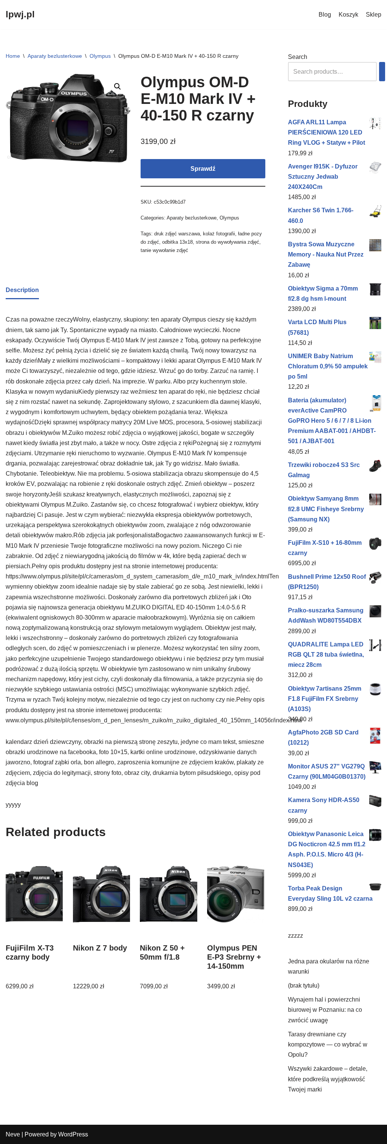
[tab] (22, 290)
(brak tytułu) (303, 985)
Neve (13, 1134)
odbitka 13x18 (177, 242)
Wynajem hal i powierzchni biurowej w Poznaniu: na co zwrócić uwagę (325, 1009)
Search (297, 57)
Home (13, 56)
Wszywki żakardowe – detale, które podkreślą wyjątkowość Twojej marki (327, 1078)
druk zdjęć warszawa (177, 234)
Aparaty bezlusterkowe (55, 56)
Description (22, 290)
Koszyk (348, 14)
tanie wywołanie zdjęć (164, 250)
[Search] (382, 71)
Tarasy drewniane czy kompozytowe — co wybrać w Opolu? (327, 1044)
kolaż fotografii (219, 234)
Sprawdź (202, 168)
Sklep (373, 14)
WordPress (73, 1134)
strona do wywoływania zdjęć (227, 242)
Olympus (100, 56)
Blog (325, 14)
